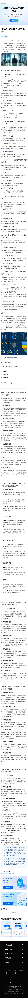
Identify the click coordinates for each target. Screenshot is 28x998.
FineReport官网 (13, 118)
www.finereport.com (7, 873)
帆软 (9, 80)
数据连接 (10, 151)
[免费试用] (14, 343)
